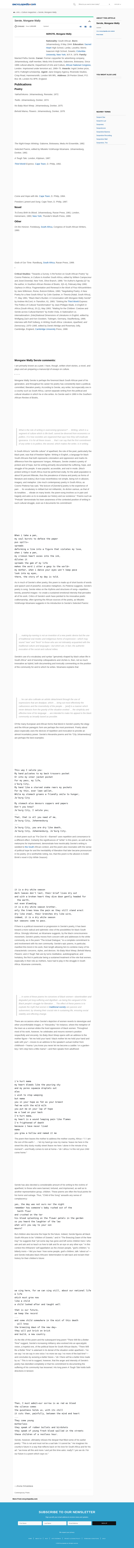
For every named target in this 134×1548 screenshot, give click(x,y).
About (105, 31)
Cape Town (40, 164)
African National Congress (78, 65)
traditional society (57, 1007)
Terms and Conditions (91, 1538)
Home (30, 1538)
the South (29, 847)
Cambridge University (45, 329)
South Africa (46, 227)
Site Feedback (56, 1538)
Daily (104, 1538)
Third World (20, 164)
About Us (38, 1538)
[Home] (24, 4)
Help (46, 1538)
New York (61, 54)
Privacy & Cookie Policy (72, 1538)
